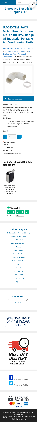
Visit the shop (18, 302)
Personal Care (18, 275)
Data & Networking (18, 261)
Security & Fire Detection (18, 240)
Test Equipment (18, 250)
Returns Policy (18, 414)
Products (30, 48)
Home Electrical (18, 278)
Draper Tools (18, 264)
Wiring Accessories (18, 257)
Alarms (18, 247)
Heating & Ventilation (18, 236)
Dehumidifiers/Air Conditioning (15, 51)
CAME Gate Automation (18, 243)
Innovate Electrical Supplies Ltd (18, 10)
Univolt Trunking (18, 254)
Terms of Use (15, 412)
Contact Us (6, 412)
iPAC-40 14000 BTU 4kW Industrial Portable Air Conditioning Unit (10, 188)
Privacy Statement (27, 412)
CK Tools (18, 268)
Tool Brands (18, 271)
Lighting (18, 282)
